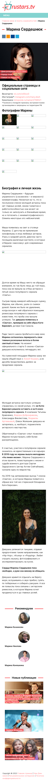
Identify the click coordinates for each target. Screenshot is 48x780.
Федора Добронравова (25, 415)
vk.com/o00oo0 (21, 94)
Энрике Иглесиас (14, 730)
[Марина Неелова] (24, 637)
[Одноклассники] (8, 36)
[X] (17, 36)
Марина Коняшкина (14, 665)
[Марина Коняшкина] (24, 656)
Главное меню (8, 21)
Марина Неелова (13, 646)
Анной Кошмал (31, 358)
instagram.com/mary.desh (27, 97)
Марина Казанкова (14, 627)
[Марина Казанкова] (24, 618)
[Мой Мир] (12, 36)
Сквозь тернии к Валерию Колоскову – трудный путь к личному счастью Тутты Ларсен (23, 698)
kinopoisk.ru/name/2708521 (27, 100)
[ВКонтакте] (3, 36)
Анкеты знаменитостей (26, 21)
